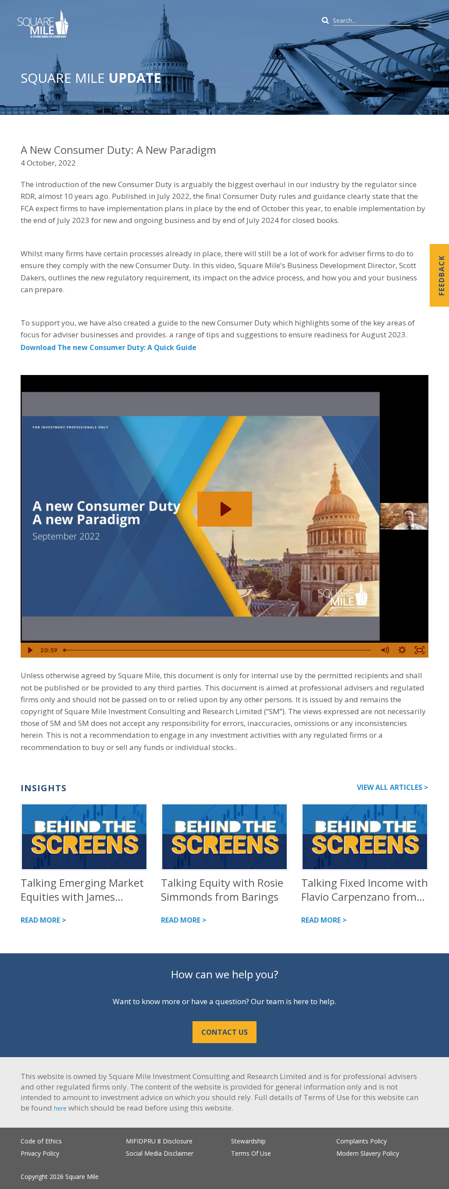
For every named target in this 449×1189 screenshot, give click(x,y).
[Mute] (384, 650)
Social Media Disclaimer (159, 1153)
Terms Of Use (251, 1153)
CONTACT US (224, 1032)
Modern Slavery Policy (367, 1153)
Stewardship (248, 1141)
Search (411, 20)
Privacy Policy (40, 1153)
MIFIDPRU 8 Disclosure (159, 1141)
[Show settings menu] (402, 650)
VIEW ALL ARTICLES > (392, 787)
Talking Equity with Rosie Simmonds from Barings (222, 890)
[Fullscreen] (419, 650)
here (60, 1108)
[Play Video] (29, 650)
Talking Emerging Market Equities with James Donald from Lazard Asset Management (83, 890)
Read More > (43, 920)
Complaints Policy (361, 1141)
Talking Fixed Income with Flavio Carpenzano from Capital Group (364, 890)
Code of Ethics (41, 1141)
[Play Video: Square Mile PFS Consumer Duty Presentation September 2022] (224, 509)
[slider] (217, 650)
